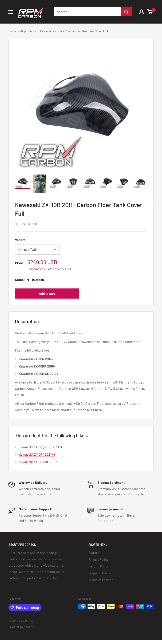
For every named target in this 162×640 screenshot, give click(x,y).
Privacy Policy (98, 559)
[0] (150, 11)
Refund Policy (98, 566)
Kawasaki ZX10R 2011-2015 (38, 462)
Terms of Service (100, 580)
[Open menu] (10, 12)
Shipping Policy (99, 573)
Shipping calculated (40, 269)
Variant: (21, 240)
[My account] (141, 11)
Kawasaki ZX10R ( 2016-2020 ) (40, 447)
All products (28, 31)
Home (12, 31)
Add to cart (47, 293)
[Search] (126, 11)
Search (93, 552)
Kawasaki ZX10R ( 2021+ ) (37, 454)
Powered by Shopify (21, 626)
